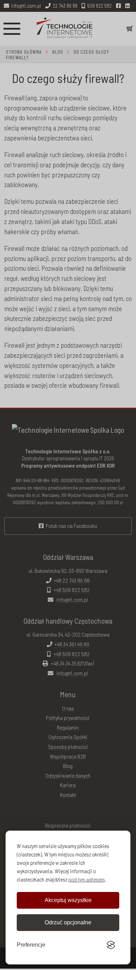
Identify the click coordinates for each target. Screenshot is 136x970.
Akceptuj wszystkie (68, 900)
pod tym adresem (86, 879)
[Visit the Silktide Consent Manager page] (111, 945)
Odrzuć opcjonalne (68, 922)
